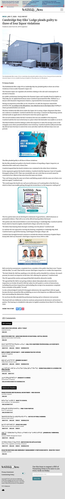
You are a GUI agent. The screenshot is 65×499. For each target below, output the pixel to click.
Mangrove (7, 486)
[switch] (23, 473)
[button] (3, 490)
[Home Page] (32, 9)
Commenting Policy (8, 474)
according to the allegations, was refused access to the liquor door (33, 105)
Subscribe (37, 478)
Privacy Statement (8, 472)
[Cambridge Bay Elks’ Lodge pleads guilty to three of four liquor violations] (32, 51)
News (4, 17)
